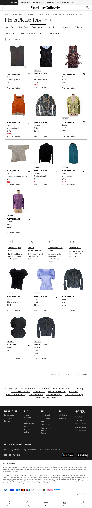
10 (79, 374)
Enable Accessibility (9, 2)
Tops (47, 14)
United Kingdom (14, 493)
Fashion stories (81, 431)
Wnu (54, 397)
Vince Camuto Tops (74, 394)
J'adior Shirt (39, 391)
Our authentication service (30, 423)
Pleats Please (19, 14)
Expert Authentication (34, 249)
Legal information (29, 450)
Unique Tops (44, 388)
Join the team (80, 427)
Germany (33, 493)
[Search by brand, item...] (4, 7)
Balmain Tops (11, 388)
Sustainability (80, 420)
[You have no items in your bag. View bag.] (87, 7)
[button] (87, 7)
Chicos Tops (78, 388)
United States (25, 493)
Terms (40, 450)
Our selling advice (45, 419)
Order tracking (27, 416)
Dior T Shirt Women (21, 391)
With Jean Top (42, 397)
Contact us (62, 418)
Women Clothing (35, 14)
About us (78, 417)
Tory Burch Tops (54, 394)
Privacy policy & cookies (53, 450)
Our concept (9, 415)
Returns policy (27, 430)
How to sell (45, 415)
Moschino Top (36, 394)
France (5, 493)
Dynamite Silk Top (57, 391)
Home (7, 14)
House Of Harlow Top (16, 394)
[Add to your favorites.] (28, 74)
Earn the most (75, 247)
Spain (40, 493)
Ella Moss (73, 391)
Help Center (62, 415)
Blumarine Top (28, 388)
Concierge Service (8, 419)
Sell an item (45, 424)
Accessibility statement (12, 450)
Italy (44, 493)
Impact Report (80, 424)
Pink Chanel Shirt (61, 388)
